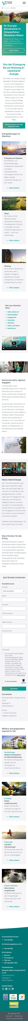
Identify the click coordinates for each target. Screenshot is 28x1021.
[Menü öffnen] (24, 3)
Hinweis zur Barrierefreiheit (14, 1018)
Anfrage (5, 587)
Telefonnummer (7, 622)
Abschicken (14, 689)
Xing (9, 989)
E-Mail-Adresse (7, 613)
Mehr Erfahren (14, 50)
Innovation (11, 320)
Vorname (5, 604)
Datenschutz (21, 675)
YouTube (12, 989)
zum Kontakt (8, 940)
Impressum (9, 1016)
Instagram (3, 989)
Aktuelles (11, 323)
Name (4, 596)
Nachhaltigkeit (13, 314)
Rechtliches (12, 328)
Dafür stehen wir (13, 312)
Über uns (7, 8)
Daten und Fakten (14, 325)
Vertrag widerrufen (10, 963)
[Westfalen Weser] (7, 3)
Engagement (12, 317)
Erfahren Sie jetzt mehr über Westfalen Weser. (14, 125)
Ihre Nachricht (7, 631)
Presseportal (8, 958)
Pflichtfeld (6, 650)
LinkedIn (6, 989)
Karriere (7, 955)
